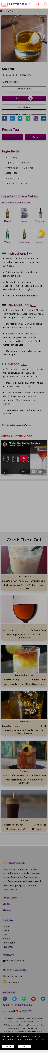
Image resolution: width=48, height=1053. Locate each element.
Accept (8, 1047)
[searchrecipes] (45, 4)
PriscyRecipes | (18, 4)
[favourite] (38, 4)
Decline (24, 1047)
